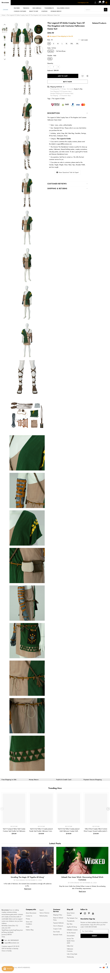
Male (49, 59)
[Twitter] (80, 913)
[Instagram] (84, 913)
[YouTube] (93, 913)
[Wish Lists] (82, 76)
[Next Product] (108, 808)
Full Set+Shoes (60, 51)
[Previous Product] (1, 808)
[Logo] (5, 9)
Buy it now (67, 82)
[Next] (4, 59)
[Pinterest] (88, 913)
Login (95, 2)
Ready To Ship (78, 89)
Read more (27, 889)
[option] (27, 39)
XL (66, 44)
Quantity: (50, 63)
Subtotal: (50, 70)
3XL (77, 44)
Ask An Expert (74, 172)
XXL (72, 44)
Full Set (50, 51)
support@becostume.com (11, 943)
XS (49, 44)
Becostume (5, 3)
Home (3, 15)
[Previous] (4, 24)
